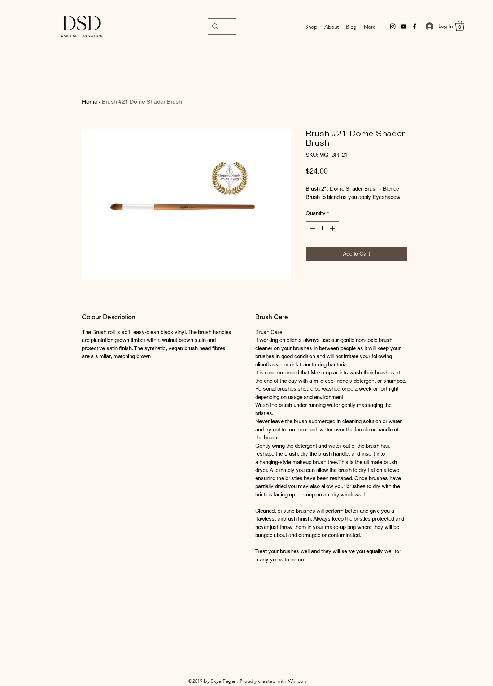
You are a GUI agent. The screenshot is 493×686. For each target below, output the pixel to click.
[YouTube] (403, 26)
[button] (459, 26)
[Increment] (333, 228)
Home (89, 101)
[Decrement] (312, 228)
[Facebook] (414, 26)
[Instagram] (392, 26)
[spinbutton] (322, 228)
